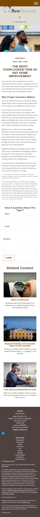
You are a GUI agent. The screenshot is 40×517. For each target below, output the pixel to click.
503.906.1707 (21, 22)
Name (7, 214)
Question (7, 239)
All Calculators (20, 459)
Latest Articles (20, 455)
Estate (20, 444)
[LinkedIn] (19, 17)
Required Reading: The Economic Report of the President (20, 345)
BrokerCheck (5, 466)
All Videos (20, 457)
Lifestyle (20, 453)
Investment (20, 442)
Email (7, 226)
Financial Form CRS (9, 461)
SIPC (28, 502)
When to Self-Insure (20, 300)
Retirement (20, 440)
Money (20, 451)
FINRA (24, 502)
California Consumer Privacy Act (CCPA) (18, 490)
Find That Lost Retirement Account (20, 390)
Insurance (20, 446)
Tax (20, 448)
